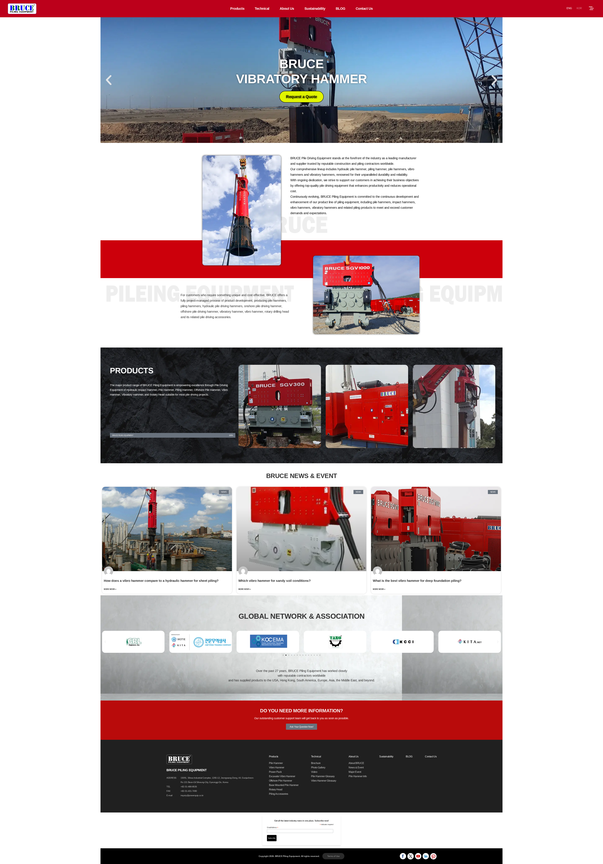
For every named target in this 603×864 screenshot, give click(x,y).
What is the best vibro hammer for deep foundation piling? (417, 580)
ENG (569, 8)
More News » (110, 589)
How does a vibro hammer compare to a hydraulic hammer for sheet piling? (161, 580)
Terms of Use (333, 856)
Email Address (272, 827)
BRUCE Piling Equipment (22, 8)
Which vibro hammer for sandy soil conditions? (274, 580)
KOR (579, 8)
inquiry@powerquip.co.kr (192, 795)
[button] (108, 80)
